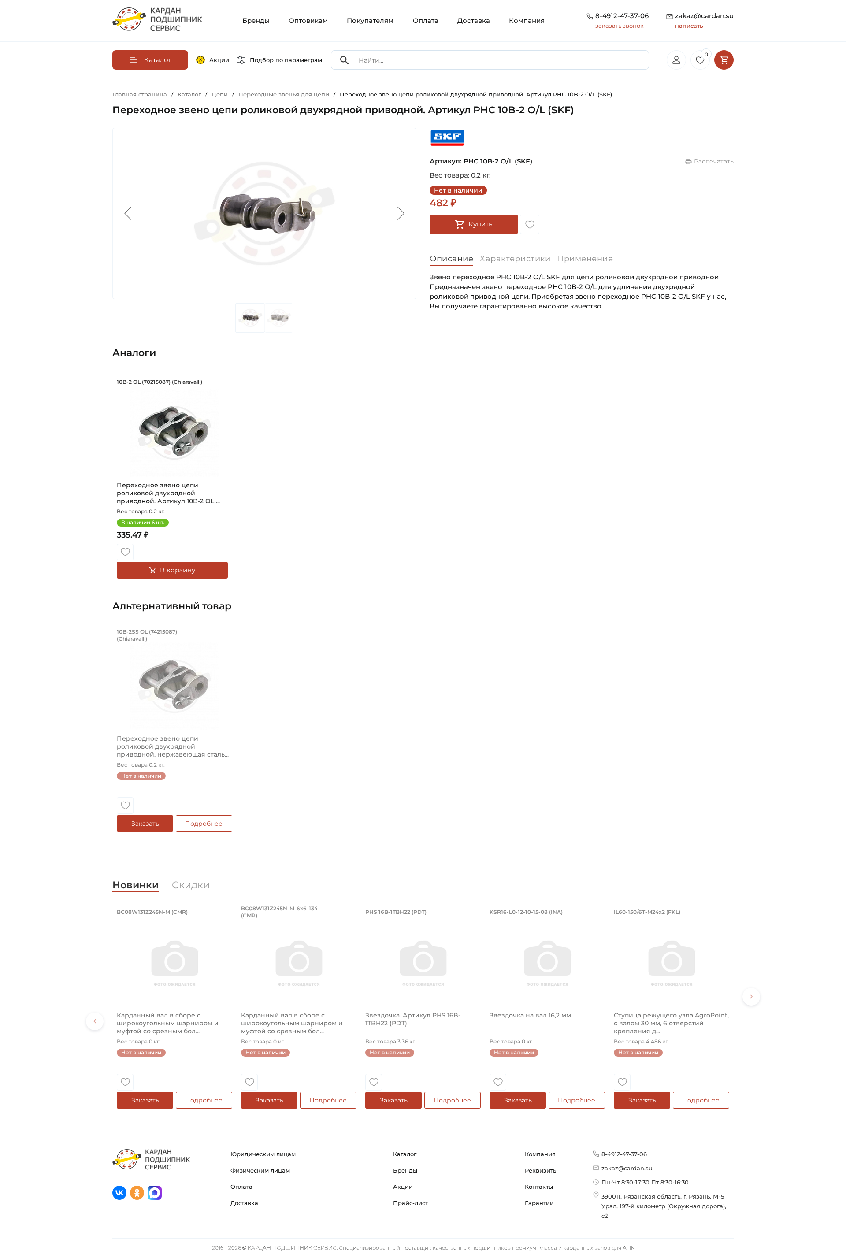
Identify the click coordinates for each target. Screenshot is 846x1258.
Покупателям (370, 20)
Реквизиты (541, 1170)
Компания (527, 20)
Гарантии (539, 1202)
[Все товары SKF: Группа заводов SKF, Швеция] (447, 138)
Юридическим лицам (263, 1154)
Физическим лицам (260, 1170)
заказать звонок (619, 25)
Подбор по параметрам (286, 59)
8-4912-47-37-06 (622, 15)
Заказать (145, 824)
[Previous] (95, 1021)
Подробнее (204, 824)
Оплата (425, 20)
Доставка (473, 20)
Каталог (404, 1154)
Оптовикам (308, 20)
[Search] (344, 60)
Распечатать (714, 161)
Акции (219, 59)
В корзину (177, 570)
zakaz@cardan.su (704, 20)
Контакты (539, 1186)
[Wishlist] (529, 224)
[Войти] (676, 60)
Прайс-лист (410, 1202)
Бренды (256, 20)
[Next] (751, 997)
